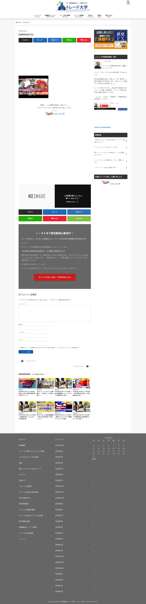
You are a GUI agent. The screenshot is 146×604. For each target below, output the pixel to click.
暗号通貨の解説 (24, 521)
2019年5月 (59, 527)
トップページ (37, 16)
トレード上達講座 (79, 16)
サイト (21, 340)
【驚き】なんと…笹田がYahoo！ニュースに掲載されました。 (109, 141)
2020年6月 (59, 451)
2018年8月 (59, 580)
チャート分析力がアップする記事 (31, 515)
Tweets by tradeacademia (102, 127)
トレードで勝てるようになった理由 (31, 451)
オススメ (22, 474)
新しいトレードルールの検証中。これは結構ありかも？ (109, 154)
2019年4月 (59, 533)
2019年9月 (59, 504)
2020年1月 (59, 480)
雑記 (20, 463)
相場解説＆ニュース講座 (28, 527)
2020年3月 (59, 469)
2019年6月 (59, 521)
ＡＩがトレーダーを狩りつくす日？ (106, 147)
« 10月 (93, 459)
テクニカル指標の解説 (27, 509)
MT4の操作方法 (24, 498)
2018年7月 (59, 586)
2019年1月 (59, 550)
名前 (21, 324)
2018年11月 (59, 562)
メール (22, 332)
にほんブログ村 (59, 113)
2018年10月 (59, 568)
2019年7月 (59, 515)
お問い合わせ (108, 16)
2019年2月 (59, 545)
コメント (22, 304)
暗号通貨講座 (24, 504)
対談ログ (91, 16)
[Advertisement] (55, 58)
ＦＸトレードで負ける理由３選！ (105, 167)
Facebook (122, 109)
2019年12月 (59, 486)
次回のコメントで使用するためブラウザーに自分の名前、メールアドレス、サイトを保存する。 (50, 347)
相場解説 (22, 445)
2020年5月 (59, 457)
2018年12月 (59, 556)
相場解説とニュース (50, 16)
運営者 (99, 16)
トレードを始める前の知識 (28, 492)
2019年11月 (59, 492)
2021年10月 (59, 445)
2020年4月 (59, 463)
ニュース (22, 539)
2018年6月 (59, 591)
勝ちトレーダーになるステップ (30, 469)
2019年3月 (59, 539)
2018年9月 (59, 574)
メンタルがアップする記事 (28, 457)
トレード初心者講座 (64, 16)
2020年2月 (59, 474)
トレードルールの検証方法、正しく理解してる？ (109, 161)
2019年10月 (59, 498)
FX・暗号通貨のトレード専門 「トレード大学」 (72, 601)
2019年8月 (59, 509)
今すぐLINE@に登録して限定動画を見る (54, 277)
